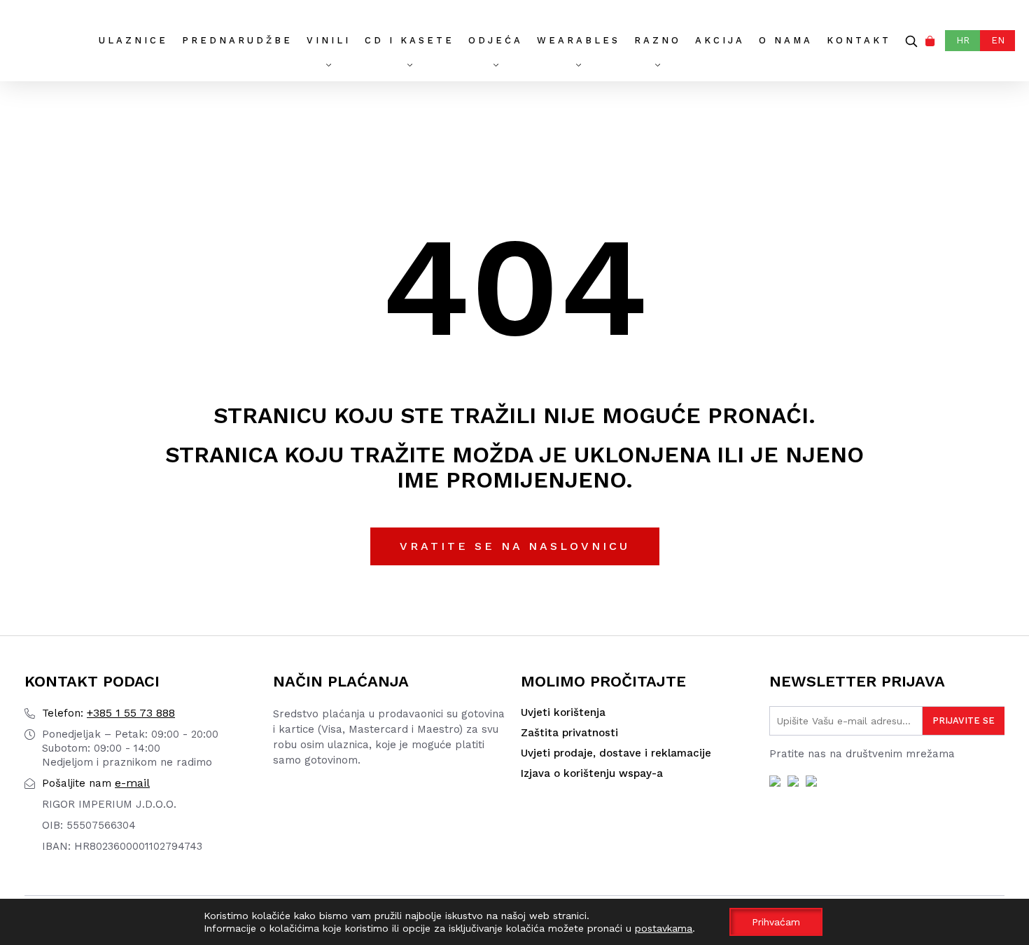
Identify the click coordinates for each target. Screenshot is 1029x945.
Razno (657, 40)
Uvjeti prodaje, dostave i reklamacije (616, 753)
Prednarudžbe (237, 40)
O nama (786, 40)
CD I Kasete (409, 40)
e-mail (96, 782)
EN (997, 40)
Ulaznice (133, 40)
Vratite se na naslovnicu (515, 546)
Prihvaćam (776, 921)
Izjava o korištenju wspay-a (592, 773)
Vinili (329, 40)
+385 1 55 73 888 (108, 712)
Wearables (578, 40)
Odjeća (495, 40)
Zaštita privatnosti (569, 732)
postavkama (663, 928)
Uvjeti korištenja (563, 712)
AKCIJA (720, 40)
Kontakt (859, 40)
